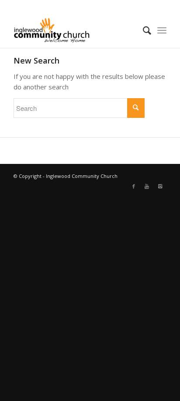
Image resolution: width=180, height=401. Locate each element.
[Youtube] (146, 186)
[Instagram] (159, 186)
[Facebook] (133, 186)
